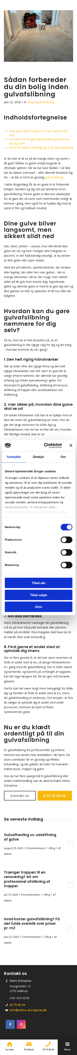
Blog (30, 102)
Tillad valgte (38, 595)
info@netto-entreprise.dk (28, 1010)
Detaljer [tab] (38, 456)
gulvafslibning (45, 102)
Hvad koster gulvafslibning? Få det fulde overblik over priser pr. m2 (32, 923)
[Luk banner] (70, 445)
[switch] (66, 540)
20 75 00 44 (17, 1005)
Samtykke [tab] (14, 456)
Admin (8, 854)
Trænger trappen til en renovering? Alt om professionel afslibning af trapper (27, 879)
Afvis (38, 607)
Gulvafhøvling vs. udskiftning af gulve (30, 837)
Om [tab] (63, 456)
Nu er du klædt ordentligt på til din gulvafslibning (41, 147)
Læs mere (70, 843)
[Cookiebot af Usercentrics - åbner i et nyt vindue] (46, 445)
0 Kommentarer (35, 848)
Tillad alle (38, 583)
